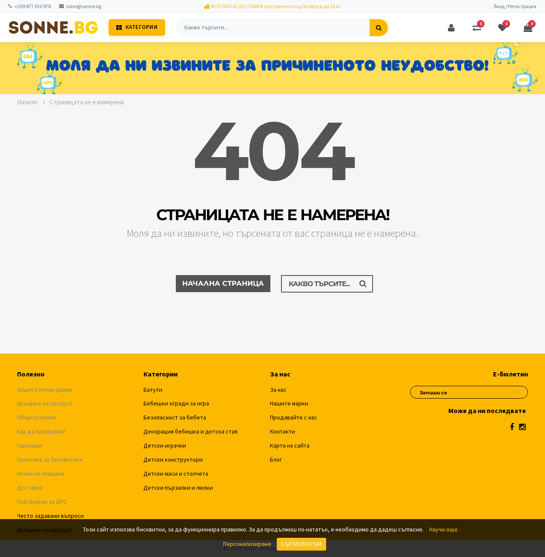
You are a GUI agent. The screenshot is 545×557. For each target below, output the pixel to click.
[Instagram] (522, 427)
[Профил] (451, 27)
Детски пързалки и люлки (178, 487)
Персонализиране (247, 544)
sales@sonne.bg (83, 6)
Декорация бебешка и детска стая (190, 431)
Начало (27, 102)
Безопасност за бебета (174, 417)
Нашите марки (289, 403)
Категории (142, 27)
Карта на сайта (290, 445)
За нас (278, 389)
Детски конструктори (173, 459)
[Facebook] (512, 427)
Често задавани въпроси (50, 516)
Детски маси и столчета (175, 473)
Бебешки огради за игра (176, 403)
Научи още (443, 529)
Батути (152, 389)
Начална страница (223, 283)
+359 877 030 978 (32, 6)
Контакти (282, 431)
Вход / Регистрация (515, 6)
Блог (276, 459)
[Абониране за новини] (517, 391)
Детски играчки (164, 445)
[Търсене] (379, 27)
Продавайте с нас (293, 417)
